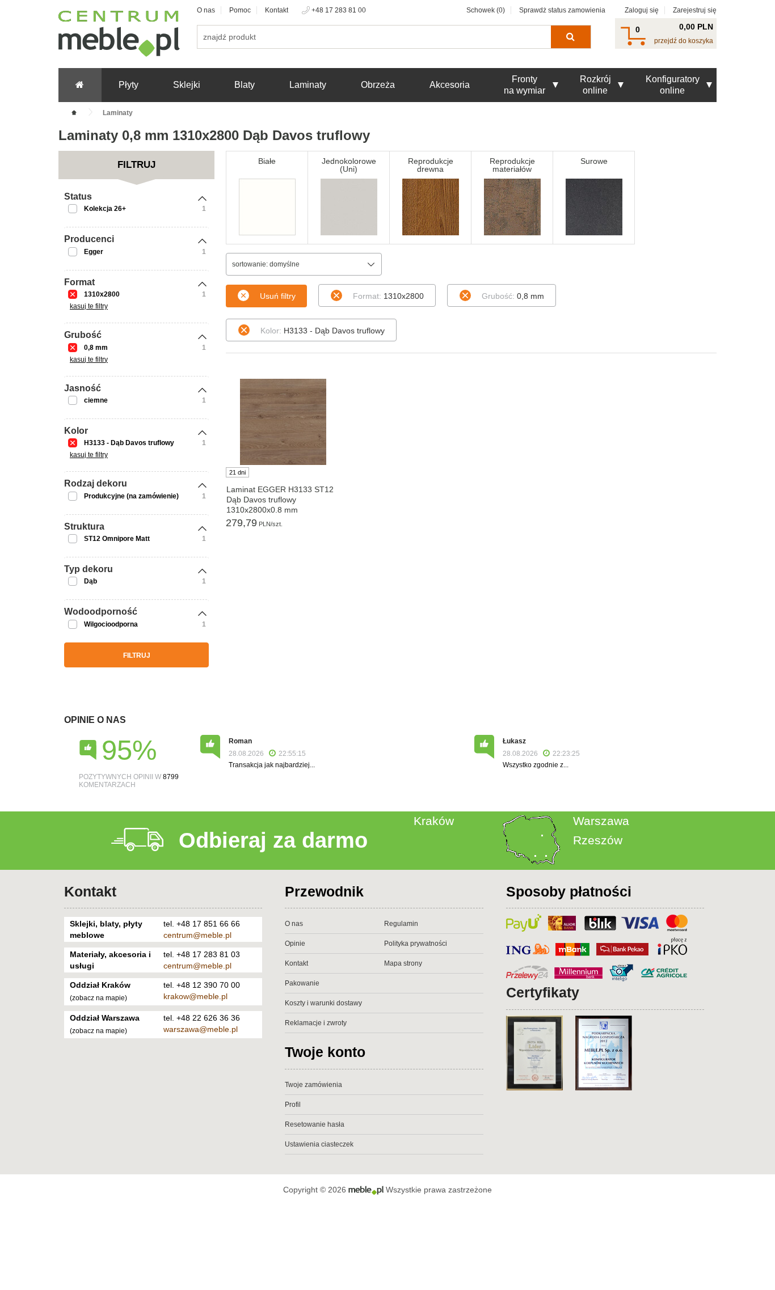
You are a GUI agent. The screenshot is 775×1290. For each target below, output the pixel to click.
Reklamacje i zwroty (316, 1023)
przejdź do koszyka (683, 41)
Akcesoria (449, 85)
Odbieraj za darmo (273, 840)
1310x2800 (102, 294)
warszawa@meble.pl (200, 1029)
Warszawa (601, 820)
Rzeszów (597, 840)
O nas (206, 10)
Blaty (244, 85)
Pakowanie (302, 983)
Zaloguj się (642, 10)
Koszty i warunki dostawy (323, 1003)
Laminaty (307, 85)
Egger (93, 252)
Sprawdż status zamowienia (562, 10)
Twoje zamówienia (313, 1085)
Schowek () (485, 10)
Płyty (128, 85)
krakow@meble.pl (195, 996)
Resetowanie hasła (314, 1124)
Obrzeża (378, 85)
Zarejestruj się (695, 10)
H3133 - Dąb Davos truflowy (129, 443)
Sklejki (186, 85)
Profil (293, 1105)
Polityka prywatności (415, 944)
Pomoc (240, 10)
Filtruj (136, 655)
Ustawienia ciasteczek (319, 1144)
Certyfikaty (542, 992)
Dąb (90, 581)
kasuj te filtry (89, 306)
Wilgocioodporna (111, 624)
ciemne (96, 400)
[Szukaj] (570, 37)
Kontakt (276, 10)
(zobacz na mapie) (98, 998)
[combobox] (304, 264)
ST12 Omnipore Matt (117, 539)
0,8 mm (96, 348)
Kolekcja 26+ (105, 209)
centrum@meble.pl (197, 935)
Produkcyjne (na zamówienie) (131, 496)
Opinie (295, 944)
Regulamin (401, 924)
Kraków (434, 820)
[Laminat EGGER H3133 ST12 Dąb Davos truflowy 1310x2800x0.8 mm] (283, 422)
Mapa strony (403, 963)
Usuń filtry (278, 296)
